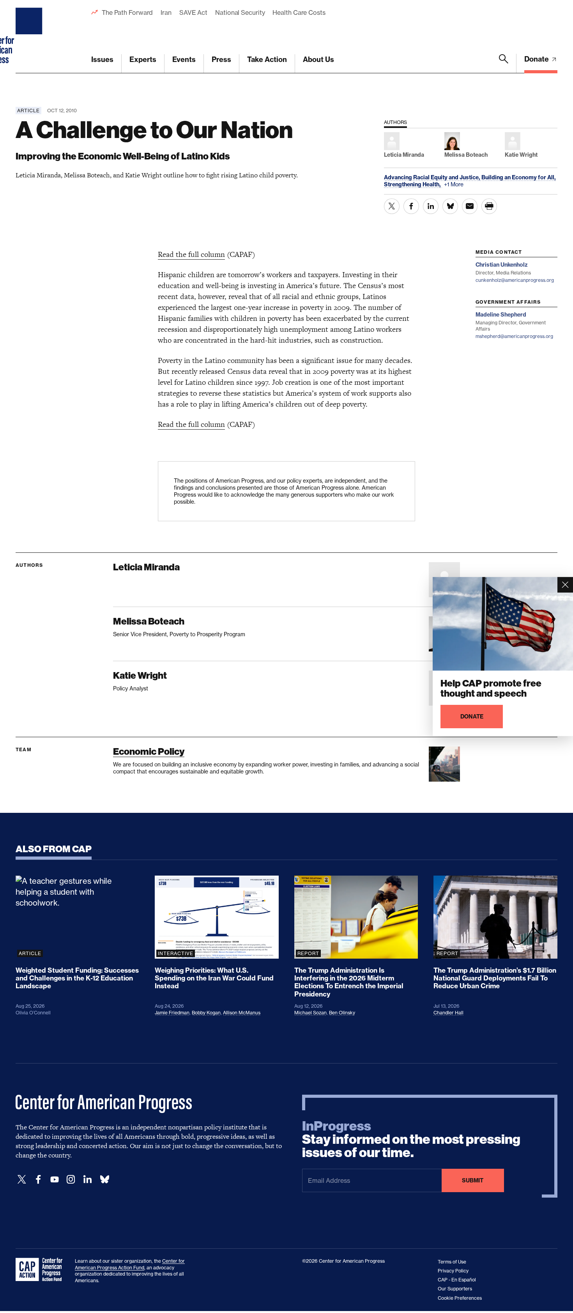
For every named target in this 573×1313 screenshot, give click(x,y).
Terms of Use (452, 1262)
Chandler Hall (448, 1013)
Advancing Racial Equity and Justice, (432, 177)
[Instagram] (71, 1179)
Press (221, 59)
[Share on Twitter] (392, 206)
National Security (240, 12)
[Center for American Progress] (30, 36)
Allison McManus (241, 1013)
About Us (318, 59)
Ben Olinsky (342, 1013)
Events (184, 59)
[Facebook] (38, 1179)
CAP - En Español (457, 1280)
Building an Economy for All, (518, 177)
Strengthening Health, (413, 184)
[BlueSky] (104, 1179)
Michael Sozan (310, 1013)
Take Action (267, 59)
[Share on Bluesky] (450, 206)
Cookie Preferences (460, 1298)
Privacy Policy (453, 1271)
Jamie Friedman (172, 1013)
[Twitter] (22, 1179)
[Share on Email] (470, 206)
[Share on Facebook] (411, 206)
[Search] (503, 63)
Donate (537, 59)
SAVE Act (193, 12)
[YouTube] (54, 1179)
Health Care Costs (298, 12)
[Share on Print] (489, 206)
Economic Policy (148, 751)
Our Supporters (455, 1289)
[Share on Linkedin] (431, 206)
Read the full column (191, 254)
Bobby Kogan (206, 1013)
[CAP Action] (41, 1269)
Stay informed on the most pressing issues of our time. (411, 1139)
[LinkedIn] (87, 1179)
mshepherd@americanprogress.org (514, 336)
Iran (166, 12)
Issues (102, 59)
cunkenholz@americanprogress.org (515, 280)
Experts (142, 59)
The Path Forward (127, 12)
